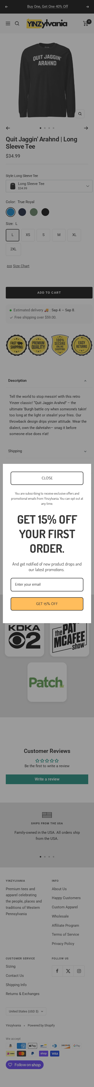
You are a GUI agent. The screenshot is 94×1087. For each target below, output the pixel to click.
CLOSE (47, 478)
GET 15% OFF (47, 604)
